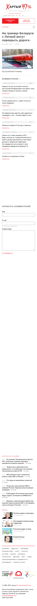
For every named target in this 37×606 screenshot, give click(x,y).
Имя (3, 212)
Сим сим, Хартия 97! (27, 21)
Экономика (24, 548)
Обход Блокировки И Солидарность (15, 559)
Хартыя (18, 7)
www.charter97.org (25, 585)
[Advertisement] (18, 183)
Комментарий (7, 229)
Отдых (29, 556)
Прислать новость (15, 13)
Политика (5, 548)
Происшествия (7, 551)
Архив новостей (8, 15)
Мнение (5, 510)
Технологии (6, 556)
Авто (23, 556)
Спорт (17, 551)
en (23, 15)
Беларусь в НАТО (19, 562)
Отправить (7, 253)
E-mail (4, 220)
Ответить (6, 93)
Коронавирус (7, 562)
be (16, 15)
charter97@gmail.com (9, 595)
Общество (14, 548)
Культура (24, 551)
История (5, 554)
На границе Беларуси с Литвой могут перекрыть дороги (18, 37)
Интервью (21, 554)
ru (20, 15)
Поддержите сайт (10, 21)
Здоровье (16, 556)
